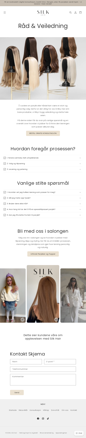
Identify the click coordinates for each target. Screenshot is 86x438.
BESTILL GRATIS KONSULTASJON (43, 133)
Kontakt (74, 410)
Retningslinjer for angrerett (28, 433)
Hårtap (46, 410)
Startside (13, 410)
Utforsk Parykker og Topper (43, 254)
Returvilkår (23, 410)
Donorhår (55, 410)
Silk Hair (14, 433)
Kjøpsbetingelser (61, 433)
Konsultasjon (35, 410)
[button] (4, 12)
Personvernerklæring (47, 433)
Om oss (65, 410)
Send (17, 392)
